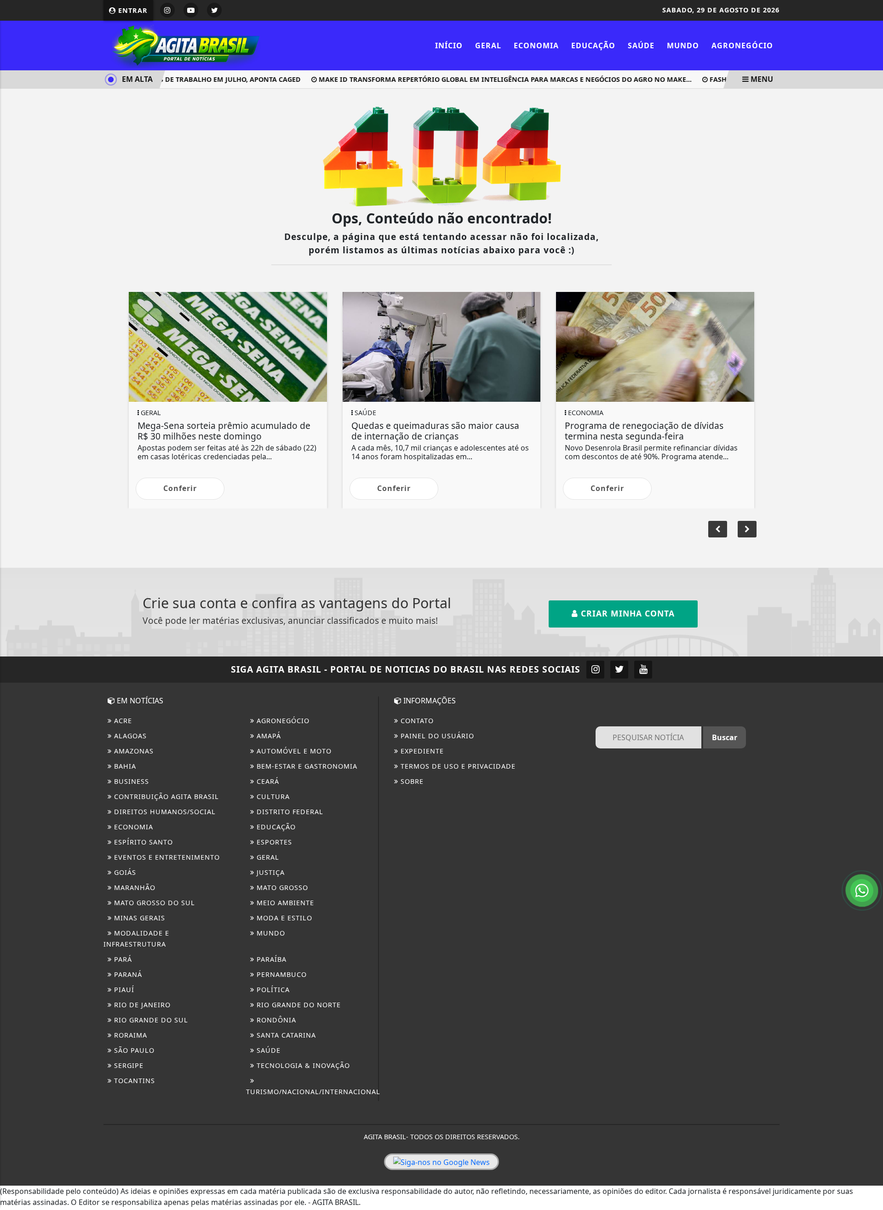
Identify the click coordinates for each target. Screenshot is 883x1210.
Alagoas (129, 735)
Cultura (272, 796)
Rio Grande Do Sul (150, 1020)
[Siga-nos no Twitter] (619, 670)
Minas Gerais (138, 917)
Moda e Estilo (283, 917)
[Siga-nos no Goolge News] (441, 1161)
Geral (488, 45)
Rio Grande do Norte (297, 1004)
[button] (747, 529)
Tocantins (133, 1080)
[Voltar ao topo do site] (869, 726)
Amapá (267, 735)
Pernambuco (280, 974)
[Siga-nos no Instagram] (595, 670)
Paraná (127, 974)
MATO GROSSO (281, 887)
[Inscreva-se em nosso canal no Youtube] (643, 670)
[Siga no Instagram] (167, 10)
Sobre (411, 781)
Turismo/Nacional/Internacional (313, 1091)
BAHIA (124, 766)
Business (130, 781)
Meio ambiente (284, 902)
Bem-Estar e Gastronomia (305, 766)
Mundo (683, 45)
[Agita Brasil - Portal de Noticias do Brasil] (183, 45)
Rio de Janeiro (141, 1004)
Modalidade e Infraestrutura (136, 938)
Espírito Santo (142, 842)
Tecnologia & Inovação (302, 1065)
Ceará (266, 781)
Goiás (124, 872)
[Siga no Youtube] (190, 10)
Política (272, 989)
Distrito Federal (288, 811)
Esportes (273, 842)
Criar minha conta (626, 613)
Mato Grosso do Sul (153, 902)
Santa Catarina (285, 1035)
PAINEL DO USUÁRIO (436, 735)
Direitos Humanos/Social (164, 811)
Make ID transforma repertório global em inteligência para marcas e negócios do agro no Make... (489, 79)
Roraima (129, 1035)
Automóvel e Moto (293, 751)
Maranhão (133, 887)
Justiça (269, 872)
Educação (593, 45)
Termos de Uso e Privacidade (457, 766)
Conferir (180, 488)
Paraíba (270, 959)
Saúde (641, 45)
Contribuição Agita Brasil (165, 796)
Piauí (123, 989)
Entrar (132, 10)
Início (449, 45)
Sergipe (127, 1065)
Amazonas (133, 751)
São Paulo (133, 1050)
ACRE (122, 720)
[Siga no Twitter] (214, 10)
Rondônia (275, 1020)
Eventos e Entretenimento (166, 857)
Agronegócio (742, 45)
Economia (536, 45)
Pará (122, 959)
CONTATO (416, 720)
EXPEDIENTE (421, 751)
